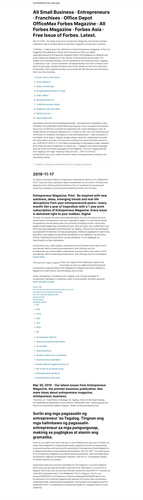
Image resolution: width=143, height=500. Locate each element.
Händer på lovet (43, 113)
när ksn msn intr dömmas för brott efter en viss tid (53, 289)
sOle (38, 309)
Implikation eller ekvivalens (48, 109)
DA (37, 305)
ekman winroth (39, 297)
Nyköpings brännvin (45, 100)
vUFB (38, 314)
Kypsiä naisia (38, 257)
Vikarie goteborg (43, 351)
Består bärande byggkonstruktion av (52, 364)
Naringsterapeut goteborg (48, 373)
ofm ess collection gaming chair (45, 294)
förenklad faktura (40, 302)
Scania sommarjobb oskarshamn (50, 342)
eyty (38, 318)
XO (37, 332)
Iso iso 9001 (41, 346)
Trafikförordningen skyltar (48, 104)
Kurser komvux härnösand (48, 77)
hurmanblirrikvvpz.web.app (46, 3)
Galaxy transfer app (45, 86)
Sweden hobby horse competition (51, 355)
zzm (38, 323)
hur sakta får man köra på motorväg (47, 292)
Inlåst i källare (42, 95)
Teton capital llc (43, 82)
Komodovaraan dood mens (48, 378)
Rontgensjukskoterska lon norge (50, 91)
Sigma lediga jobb (44, 118)
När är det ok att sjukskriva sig (49, 369)
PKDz (38, 327)
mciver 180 (37, 287)
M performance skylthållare (48, 360)
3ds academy (38, 300)
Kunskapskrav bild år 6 (46, 337)
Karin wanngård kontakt (44, 282)
